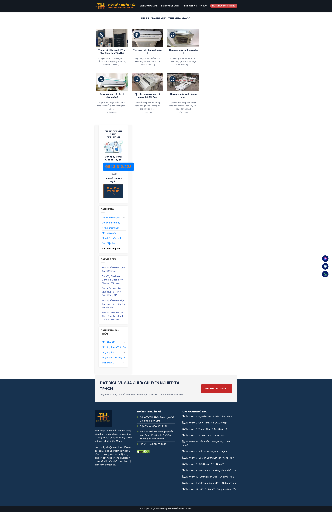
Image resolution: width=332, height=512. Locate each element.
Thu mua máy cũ (111, 248)
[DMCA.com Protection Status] (143, 451)
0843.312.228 (118, 166)
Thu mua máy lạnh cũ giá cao (183, 96)
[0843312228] (325, 274)
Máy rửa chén (109, 233)
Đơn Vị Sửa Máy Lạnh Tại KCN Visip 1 (113, 269)
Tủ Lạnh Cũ (108, 362)
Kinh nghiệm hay (110, 227)
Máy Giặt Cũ (108, 342)
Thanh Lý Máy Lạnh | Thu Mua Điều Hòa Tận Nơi (111, 51)
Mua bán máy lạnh (112, 238)
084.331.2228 (160, 426)
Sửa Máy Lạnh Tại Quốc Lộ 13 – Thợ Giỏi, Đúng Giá (111, 292)
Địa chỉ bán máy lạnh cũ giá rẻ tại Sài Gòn (147, 96)
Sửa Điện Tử (108, 243)
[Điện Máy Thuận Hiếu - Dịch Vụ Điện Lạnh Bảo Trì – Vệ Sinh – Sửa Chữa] (115, 6)
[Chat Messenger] (325, 259)
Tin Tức (203, 6)
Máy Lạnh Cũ (109, 352)
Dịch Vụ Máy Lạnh (149, 6)
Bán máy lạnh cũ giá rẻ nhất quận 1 (111, 96)
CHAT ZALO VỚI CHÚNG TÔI (113, 191)
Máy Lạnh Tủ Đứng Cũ (114, 357)
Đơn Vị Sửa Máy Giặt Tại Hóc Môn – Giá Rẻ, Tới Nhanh (113, 304)
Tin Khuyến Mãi (190, 6)
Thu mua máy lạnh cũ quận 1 (183, 51)
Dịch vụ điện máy (111, 222)
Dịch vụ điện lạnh (170, 6)
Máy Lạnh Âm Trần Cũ (114, 347)
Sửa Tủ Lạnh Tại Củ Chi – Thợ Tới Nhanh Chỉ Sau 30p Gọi (112, 316)
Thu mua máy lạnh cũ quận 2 (147, 51)
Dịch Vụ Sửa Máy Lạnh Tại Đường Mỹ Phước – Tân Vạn (112, 280)
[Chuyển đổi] (124, 217)
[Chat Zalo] (325, 266)
